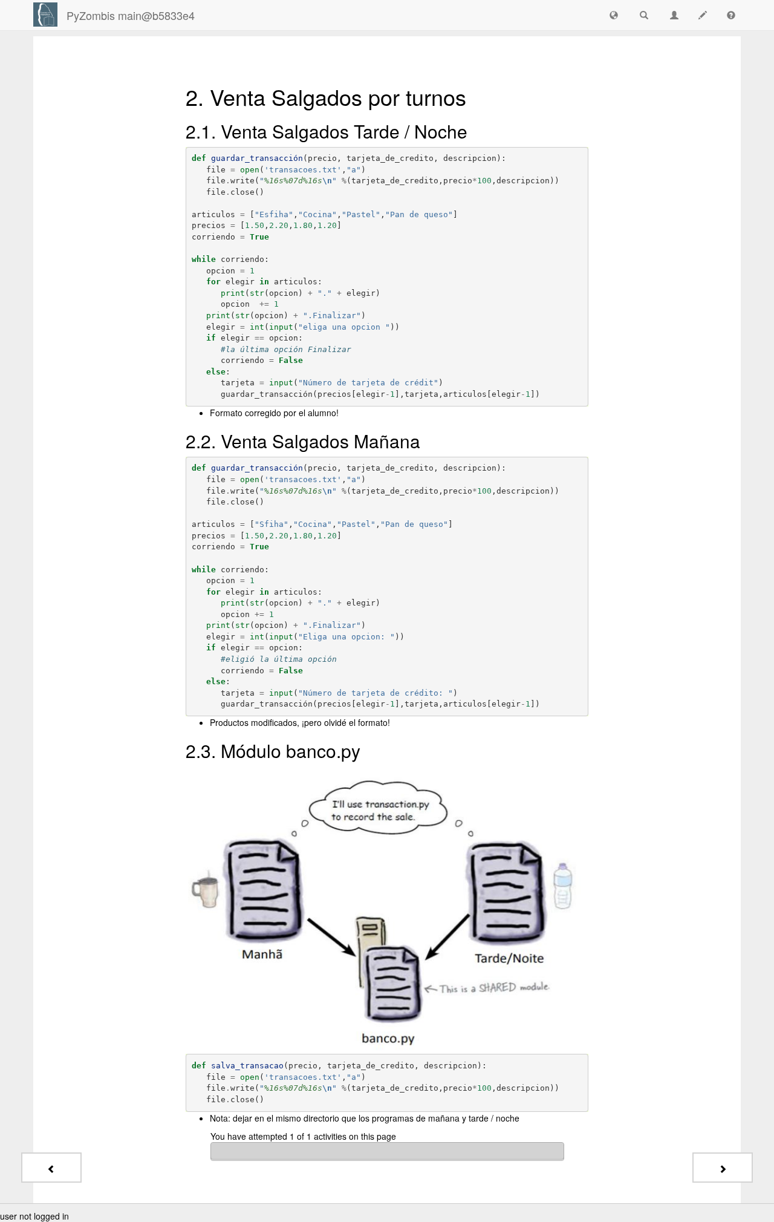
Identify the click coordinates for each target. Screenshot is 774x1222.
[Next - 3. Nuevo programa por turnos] (722, 1167)
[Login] (45, 14)
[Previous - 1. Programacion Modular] (51, 1167)
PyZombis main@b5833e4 (131, 15)
